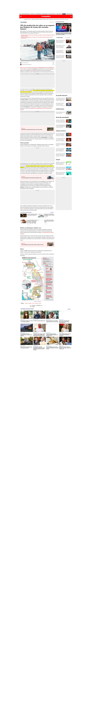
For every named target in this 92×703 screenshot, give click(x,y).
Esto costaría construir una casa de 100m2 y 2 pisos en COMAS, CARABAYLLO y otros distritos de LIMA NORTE (60, 100)
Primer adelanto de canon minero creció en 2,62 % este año (32, 244)
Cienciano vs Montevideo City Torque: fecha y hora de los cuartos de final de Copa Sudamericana (60, 122)
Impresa (26, 303)
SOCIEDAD (41, 19)
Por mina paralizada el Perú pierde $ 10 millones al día (31, 177)
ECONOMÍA (37, 19)
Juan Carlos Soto (25, 62)
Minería (30, 303)
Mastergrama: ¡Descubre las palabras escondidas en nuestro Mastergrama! (60, 163)
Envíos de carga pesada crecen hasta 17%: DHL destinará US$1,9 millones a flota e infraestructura (37, 38)
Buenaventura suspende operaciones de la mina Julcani (31, 129)
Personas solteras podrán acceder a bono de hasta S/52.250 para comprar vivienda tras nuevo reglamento (60, 57)
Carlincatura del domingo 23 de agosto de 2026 (60, 113)
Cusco (26, 90)
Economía (24, 22)
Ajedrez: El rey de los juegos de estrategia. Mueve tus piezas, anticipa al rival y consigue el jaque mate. (60, 174)
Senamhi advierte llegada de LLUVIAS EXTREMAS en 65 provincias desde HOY (60, 126)
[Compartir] (53, 63)
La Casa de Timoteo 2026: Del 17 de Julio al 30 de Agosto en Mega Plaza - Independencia (60, 150)
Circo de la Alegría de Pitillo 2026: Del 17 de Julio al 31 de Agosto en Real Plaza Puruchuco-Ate (60, 155)
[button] (21, 16)
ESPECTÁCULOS (56, 19)
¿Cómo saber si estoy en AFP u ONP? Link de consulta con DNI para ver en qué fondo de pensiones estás (61, 105)
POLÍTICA (29, 19)
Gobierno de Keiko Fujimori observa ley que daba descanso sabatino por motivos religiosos (60, 42)
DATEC (63, 19)
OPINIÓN (33, 19)
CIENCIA (47, 19)
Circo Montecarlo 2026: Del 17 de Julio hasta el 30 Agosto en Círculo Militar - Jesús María (60, 140)
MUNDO (44, 19)
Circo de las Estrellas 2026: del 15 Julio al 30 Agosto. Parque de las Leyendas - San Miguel (60, 135)
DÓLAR (61, 19)
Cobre (40, 303)
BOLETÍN (66, 19)
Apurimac (36, 303)
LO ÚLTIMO (25, 19)
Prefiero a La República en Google (37, 306)
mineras (32, 70)
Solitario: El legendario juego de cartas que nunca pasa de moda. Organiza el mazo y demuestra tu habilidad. (61, 169)
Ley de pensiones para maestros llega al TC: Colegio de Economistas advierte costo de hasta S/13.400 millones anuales (60, 52)
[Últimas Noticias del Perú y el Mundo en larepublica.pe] (46, 16)
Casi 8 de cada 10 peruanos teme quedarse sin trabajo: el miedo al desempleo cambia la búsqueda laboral (38, 35)
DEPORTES (51, 19)
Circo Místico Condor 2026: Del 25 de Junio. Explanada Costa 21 (60, 144)
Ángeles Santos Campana (26, 64)
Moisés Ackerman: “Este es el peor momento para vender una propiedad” (60, 46)
